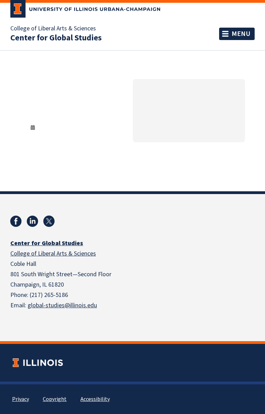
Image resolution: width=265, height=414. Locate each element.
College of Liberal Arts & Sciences (53, 29)
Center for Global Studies (56, 38)
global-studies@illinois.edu (62, 305)
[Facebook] (15, 221)
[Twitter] (49, 221)
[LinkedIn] (32, 221)
